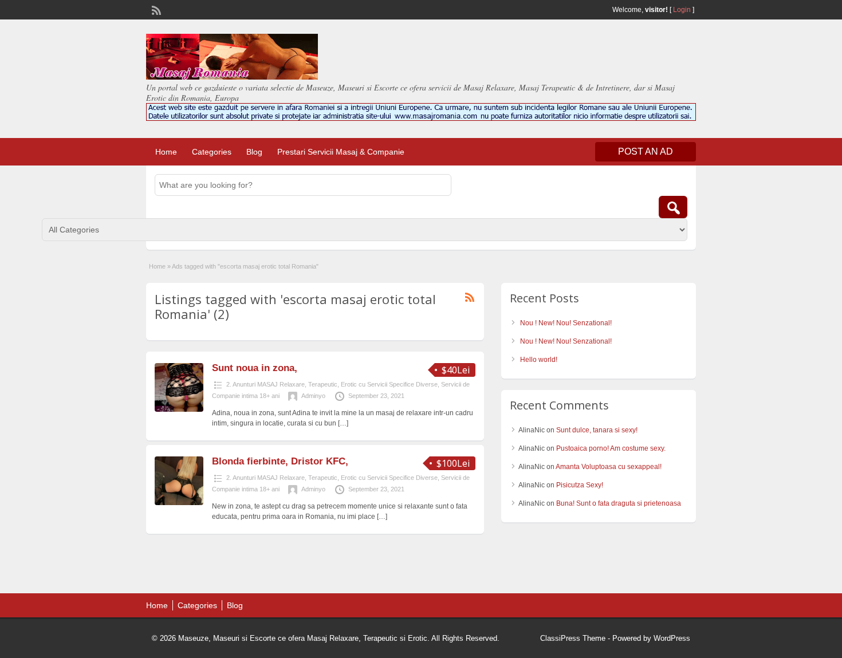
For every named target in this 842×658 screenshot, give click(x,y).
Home (166, 151)
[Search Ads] (673, 207)
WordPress (672, 638)
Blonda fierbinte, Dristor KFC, (280, 461)
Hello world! (538, 360)
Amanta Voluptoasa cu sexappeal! (609, 467)
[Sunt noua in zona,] (179, 409)
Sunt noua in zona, (254, 368)
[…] (343, 423)
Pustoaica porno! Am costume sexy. (611, 448)
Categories (211, 151)
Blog (254, 151)
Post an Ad (645, 151)
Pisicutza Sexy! (579, 485)
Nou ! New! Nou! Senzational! (566, 323)
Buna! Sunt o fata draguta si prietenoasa (618, 503)
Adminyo (313, 395)
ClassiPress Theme (572, 638)
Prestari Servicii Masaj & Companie (340, 151)
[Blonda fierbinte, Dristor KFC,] (179, 503)
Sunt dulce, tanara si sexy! (597, 430)
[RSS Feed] (155, 9)
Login (682, 10)
